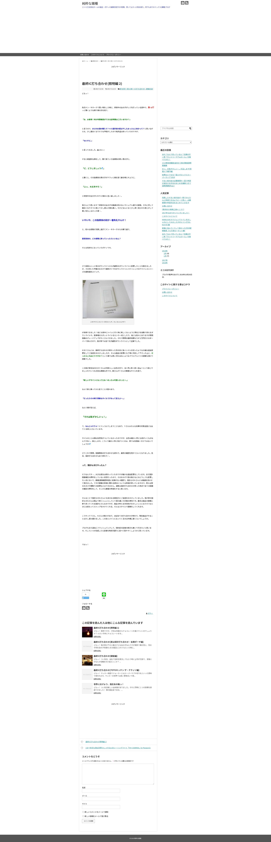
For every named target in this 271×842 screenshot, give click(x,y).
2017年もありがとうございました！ (176, 213)
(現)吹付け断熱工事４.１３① (173, 209)
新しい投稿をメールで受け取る (96, 816)
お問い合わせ (84, 55)
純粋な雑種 (90, 3)
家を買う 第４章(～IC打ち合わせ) (132, 89)
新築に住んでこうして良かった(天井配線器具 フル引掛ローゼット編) (176, 229)
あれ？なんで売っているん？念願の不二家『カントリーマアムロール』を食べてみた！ (176, 157)
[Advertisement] (120, 73)
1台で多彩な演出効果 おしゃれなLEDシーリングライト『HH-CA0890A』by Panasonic (118, 747)
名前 (83, 787)
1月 (165, 256)
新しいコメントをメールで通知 (96, 812)
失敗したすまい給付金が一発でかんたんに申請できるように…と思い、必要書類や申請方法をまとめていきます (176, 200)
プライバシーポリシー (113, 55)
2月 (165, 253)
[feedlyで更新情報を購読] (182, 3)
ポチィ (150, 613)
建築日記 (149, 89)
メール (84, 795)
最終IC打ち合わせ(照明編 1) (96, 741)
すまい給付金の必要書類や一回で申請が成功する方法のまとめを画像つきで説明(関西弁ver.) (176, 183)
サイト (84, 803)
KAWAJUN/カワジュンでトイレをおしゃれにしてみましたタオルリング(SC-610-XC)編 (176, 222)
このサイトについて (97, 55)
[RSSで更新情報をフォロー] (186, 3)
